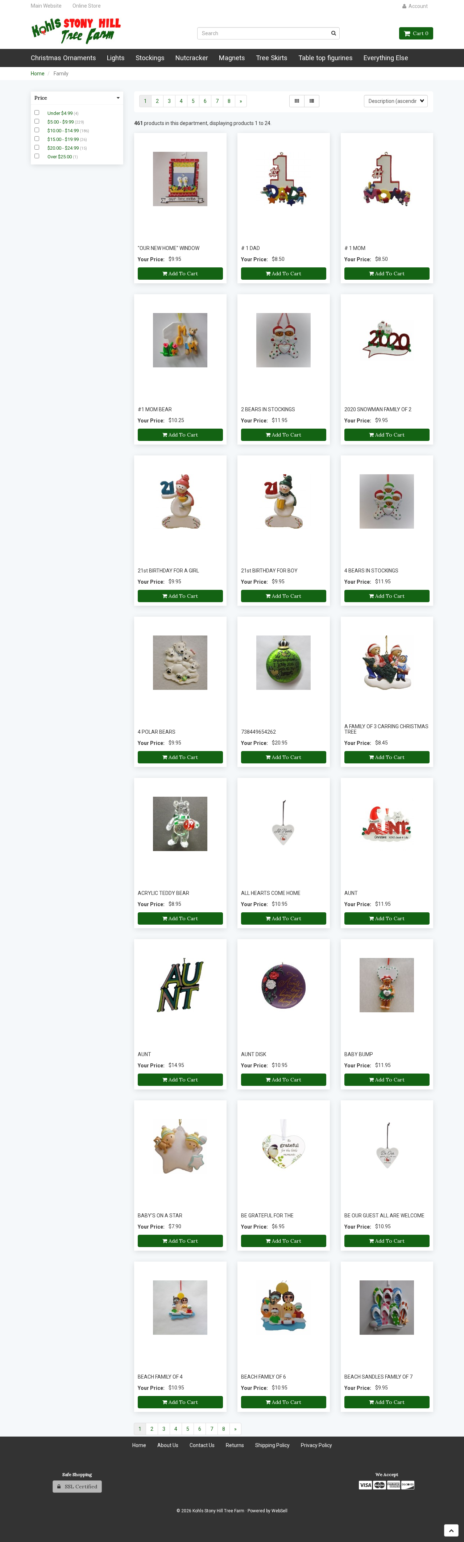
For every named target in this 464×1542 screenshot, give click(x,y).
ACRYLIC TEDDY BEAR (163, 893)
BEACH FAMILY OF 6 (263, 1377)
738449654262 (258, 732)
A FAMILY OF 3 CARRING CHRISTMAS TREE (386, 729)
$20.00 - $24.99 (63, 148)
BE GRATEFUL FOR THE (267, 1215)
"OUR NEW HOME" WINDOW (168, 248)
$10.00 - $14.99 (63, 130)
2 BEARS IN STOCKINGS (268, 409)
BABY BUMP (358, 1054)
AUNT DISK (253, 1054)
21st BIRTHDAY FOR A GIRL (168, 571)
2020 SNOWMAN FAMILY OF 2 (377, 409)
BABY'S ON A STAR (160, 1215)
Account (417, 6)
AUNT (351, 893)
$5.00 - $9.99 (61, 122)
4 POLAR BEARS (156, 732)
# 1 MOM (354, 248)
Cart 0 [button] (419, 33)
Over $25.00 (60, 156)
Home (38, 73)
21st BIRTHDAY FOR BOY (269, 571)
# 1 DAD (250, 248)
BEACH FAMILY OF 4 (160, 1377)
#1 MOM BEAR (155, 409)
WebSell (279, 1510)
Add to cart (182, 273)
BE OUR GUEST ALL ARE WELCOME (384, 1215)
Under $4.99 (60, 113)
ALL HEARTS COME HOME (271, 893)
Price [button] (40, 98)
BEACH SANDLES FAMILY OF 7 (378, 1377)
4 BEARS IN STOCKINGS (371, 571)
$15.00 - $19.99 (63, 139)
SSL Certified (79, 1486)
